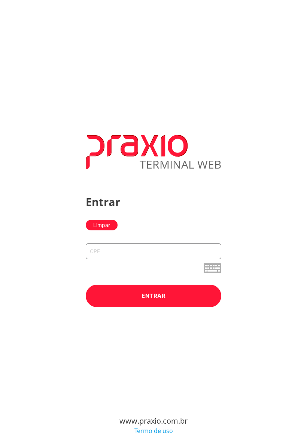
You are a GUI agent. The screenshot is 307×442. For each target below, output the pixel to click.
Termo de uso (153, 431)
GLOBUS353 (12, 2)
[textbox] (153, 251)
